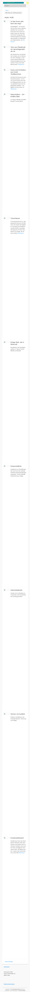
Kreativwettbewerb (17, 838)
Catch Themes (22, 990)
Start (7, 10)
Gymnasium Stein (16, 989)
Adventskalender (16, 590)
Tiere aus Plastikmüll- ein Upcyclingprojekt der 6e (18, 49)
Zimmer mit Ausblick (18, 714)
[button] (28, 3)
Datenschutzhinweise (9, 984)
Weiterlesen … (22, 64)
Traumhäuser (15, 218)
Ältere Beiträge (8, 961)
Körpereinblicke (16, 466)
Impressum (7, 966)
